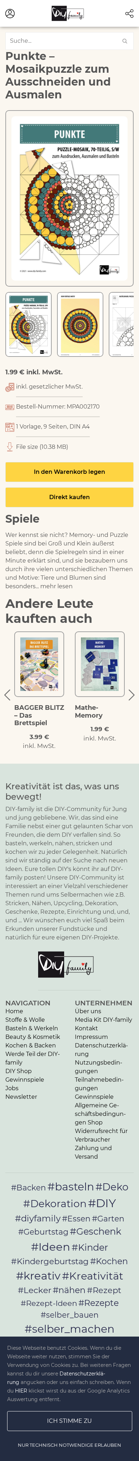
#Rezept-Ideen (49, 1303)
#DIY (102, 1203)
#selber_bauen (70, 1314)
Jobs (12, 1088)
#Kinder (90, 1247)
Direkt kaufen (69, 497)
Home (14, 1011)
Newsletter (21, 1096)
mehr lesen (56, 586)
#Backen (28, 1188)
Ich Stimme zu (69, 1421)
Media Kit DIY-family (103, 1019)
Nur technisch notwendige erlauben (69, 1445)
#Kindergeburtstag (50, 1261)
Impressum (91, 1037)
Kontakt (86, 1028)
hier (21, 1391)
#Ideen (50, 1247)
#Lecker (34, 1290)
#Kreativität (92, 1276)
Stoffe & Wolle (25, 1019)
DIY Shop (18, 1071)
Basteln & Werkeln (31, 1028)
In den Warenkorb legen (69, 471)
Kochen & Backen (30, 1045)
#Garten (108, 1218)
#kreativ (38, 1275)
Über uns (88, 1011)
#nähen (69, 1290)
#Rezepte (98, 1303)
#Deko (112, 1187)
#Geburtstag (43, 1232)
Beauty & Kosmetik (32, 1037)
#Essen (76, 1218)
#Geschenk (95, 1231)
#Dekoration (55, 1204)
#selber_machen (69, 1328)
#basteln (70, 1186)
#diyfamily (38, 1218)
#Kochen (109, 1261)
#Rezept (104, 1290)
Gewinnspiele (24, 1079)
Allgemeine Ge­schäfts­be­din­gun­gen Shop (100, 1114)
